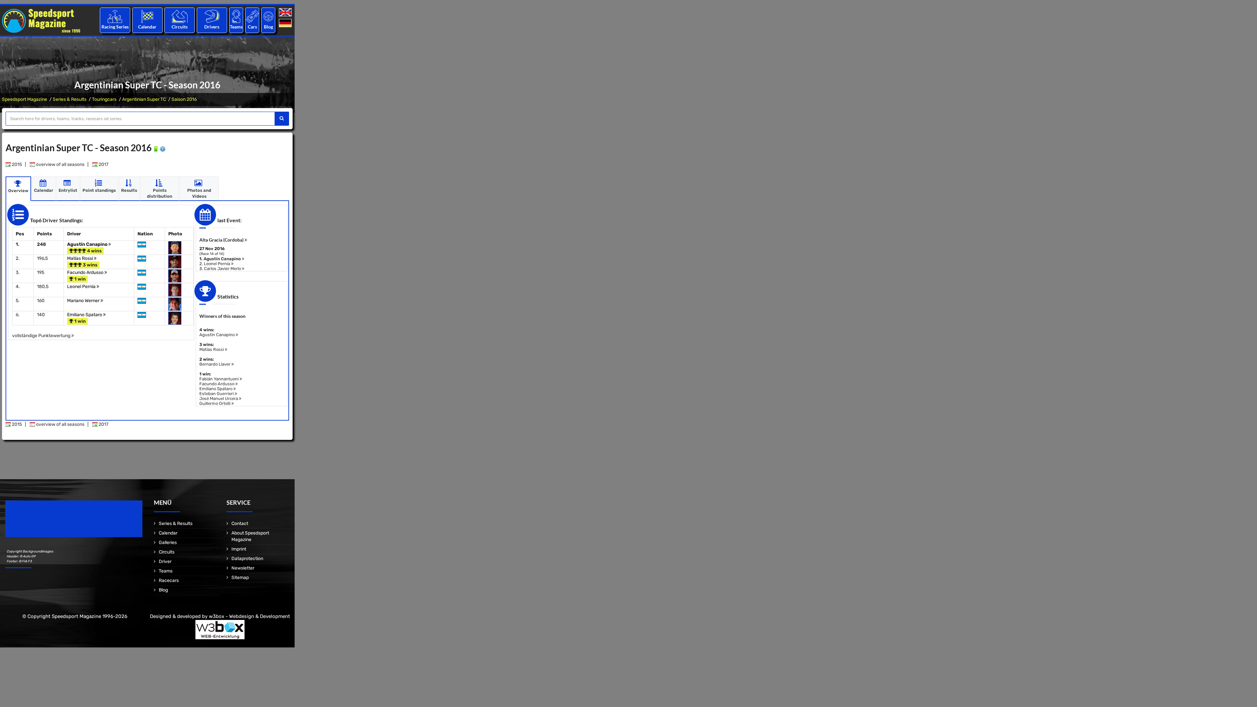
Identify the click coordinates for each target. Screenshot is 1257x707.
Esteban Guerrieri (217, 393)
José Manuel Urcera (219, 398)
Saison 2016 (184, 99)
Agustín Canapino (87, 244)
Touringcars (104, 99)
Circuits (180, 26)
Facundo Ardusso (85, 272)
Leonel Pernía (82, 286)
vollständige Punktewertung (41, 335)
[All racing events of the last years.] (147, 16)
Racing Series (115, 26)
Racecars (169, 580)
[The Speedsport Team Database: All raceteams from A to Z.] (236, 16)
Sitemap (240, 577)
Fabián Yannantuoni (219, 378)
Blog (268, 26)
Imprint (238, 549)
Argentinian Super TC (144, 99)
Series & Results (69, 99)
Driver (165, 561)
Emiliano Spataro (85, 314)
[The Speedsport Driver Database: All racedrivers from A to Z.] (212, 16)
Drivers (211, 26)
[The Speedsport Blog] (268, 16)
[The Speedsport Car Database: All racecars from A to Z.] (252, 16)
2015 (16, 164)
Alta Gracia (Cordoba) (222, 240)
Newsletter (242, 568)
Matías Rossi (80, 258)
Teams (236, 26)
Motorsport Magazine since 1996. (43, 523)
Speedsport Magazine (24, 99)
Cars (252, 26)
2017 (103, 164)
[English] (286, 12)
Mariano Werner (83, 300)
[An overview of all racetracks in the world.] (180, 16)
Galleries (168, 542)
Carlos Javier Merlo (223, 268)
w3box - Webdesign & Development (249, 616)
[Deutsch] (286, 23)
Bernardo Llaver (215, 364)
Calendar (147, 26)
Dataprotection (247, 558)
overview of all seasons (59, 164)
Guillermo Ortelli (215, 403)
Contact (239, 523)
